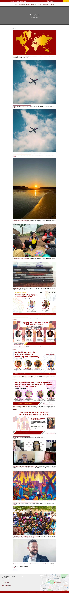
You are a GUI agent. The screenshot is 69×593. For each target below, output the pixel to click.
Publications (33, 4)
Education (39, 4)
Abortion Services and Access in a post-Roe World (20, 406)
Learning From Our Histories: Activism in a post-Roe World (21, 435)
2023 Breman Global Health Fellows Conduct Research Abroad (22, 220)
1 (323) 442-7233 (5, 582)
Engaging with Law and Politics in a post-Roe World (20, 346)
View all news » (15, 569)
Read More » (14, 58)
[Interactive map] (54, 582)
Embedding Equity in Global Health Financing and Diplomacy (22, 376)
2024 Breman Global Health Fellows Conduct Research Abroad (22, 153)
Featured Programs (46, 4)
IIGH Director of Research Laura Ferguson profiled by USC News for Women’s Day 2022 (26, 536)
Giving (52, 4)
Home (21, 576)
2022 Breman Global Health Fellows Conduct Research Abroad (22, 258)
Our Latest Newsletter (16, 288)
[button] (66, 1)
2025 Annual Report (16, 56)
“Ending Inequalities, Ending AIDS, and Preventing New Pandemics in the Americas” (25, 466)
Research (28, 4)
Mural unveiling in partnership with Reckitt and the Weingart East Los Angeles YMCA (25, 501)
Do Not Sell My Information (42, 592)
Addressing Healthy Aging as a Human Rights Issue (20, 316)
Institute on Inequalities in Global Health (17, 1)
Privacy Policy (36, 592)
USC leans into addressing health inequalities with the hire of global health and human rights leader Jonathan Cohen (29, 563)
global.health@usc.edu (6, 585)
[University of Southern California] (50, 1)
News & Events (22, 4)
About (16, 4)
